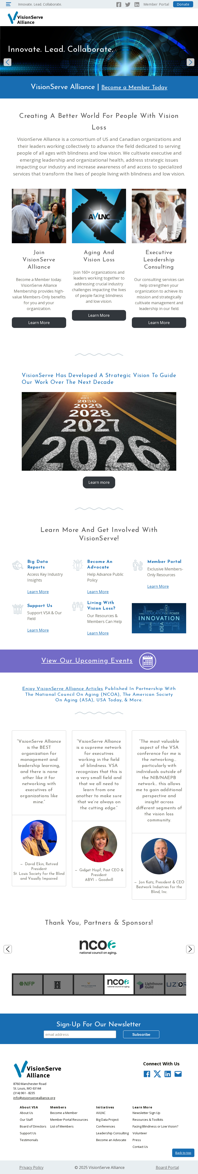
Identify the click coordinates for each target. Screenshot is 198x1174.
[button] (7, 62)
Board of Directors (33, 1126)
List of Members (62, 1126)
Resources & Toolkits (148, 1119)
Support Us (28, 1133)
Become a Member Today (134, 88)
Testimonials (29, 1140)
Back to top (183, 1153)
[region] (99, 960)
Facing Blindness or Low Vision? (155, 1126)
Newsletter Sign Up (146, 1113)
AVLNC (101, 1113)
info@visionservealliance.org (34, 1098)
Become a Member (64, 1113)
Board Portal (167, 1167)
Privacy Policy (31, 1167)
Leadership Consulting (112, 1133)
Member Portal (156, 4)
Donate (183, 4)
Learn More (39, 322)
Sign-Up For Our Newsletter (99, 1024)
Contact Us (140, 1146)
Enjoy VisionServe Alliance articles (62, 689)
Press (137, 1140)
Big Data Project (107, 1119)
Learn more (99, 482)
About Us (26, 1113)
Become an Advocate (111, 1140)
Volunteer (140, 1133)
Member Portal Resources (69, 1119)
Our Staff (26, 1119)
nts (128, 661)
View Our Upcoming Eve (82, 661)
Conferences (105, 1126)
